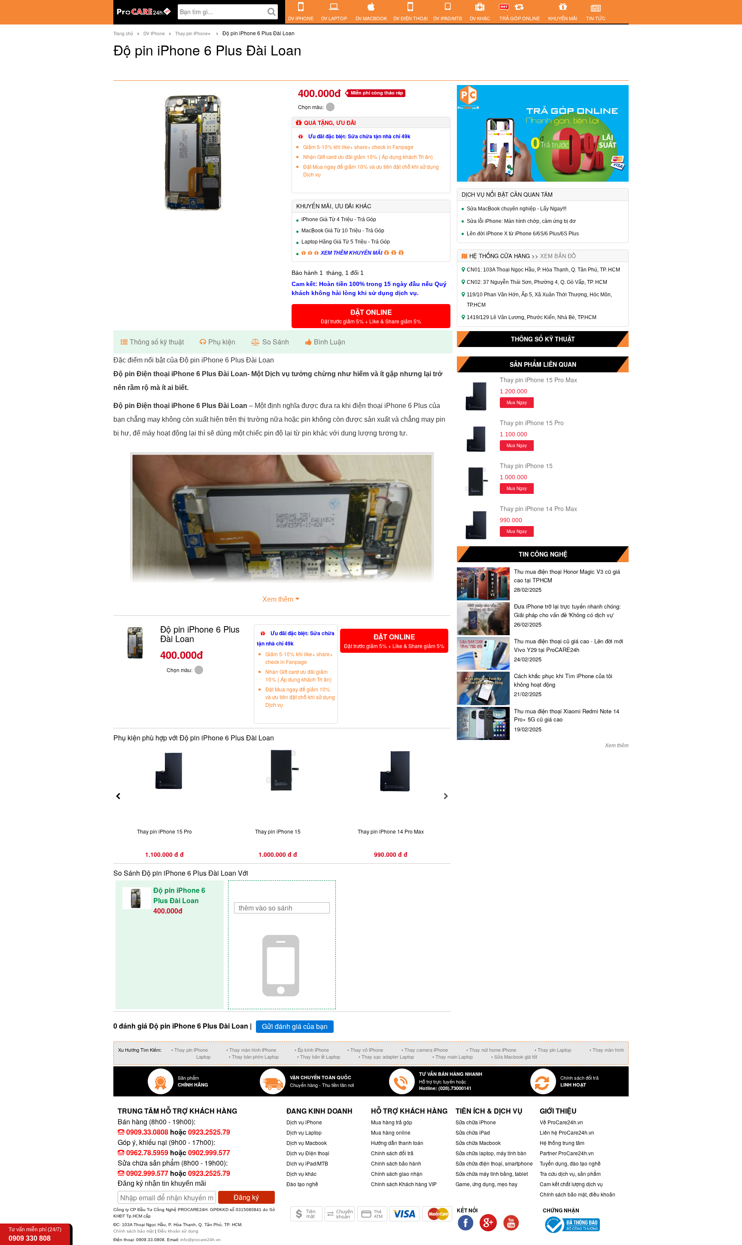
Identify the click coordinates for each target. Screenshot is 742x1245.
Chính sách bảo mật (134, 1231)
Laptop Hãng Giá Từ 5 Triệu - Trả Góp (345, 242)
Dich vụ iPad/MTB (307, 1163)
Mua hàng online (391, 1132)
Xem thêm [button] (277, 599)
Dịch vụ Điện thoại (307, 1153)
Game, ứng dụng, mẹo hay (486, 1183)
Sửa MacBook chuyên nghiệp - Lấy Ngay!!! (516, 209)
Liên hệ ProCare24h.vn (567, 1132)
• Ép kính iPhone (312, 1049)
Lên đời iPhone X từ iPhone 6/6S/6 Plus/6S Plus (523, 234)
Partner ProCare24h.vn (567, 1153)
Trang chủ (123, 33)
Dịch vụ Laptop (304, 1132)
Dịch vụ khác (301, 1173)
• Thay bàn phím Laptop (254, 1056)
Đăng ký (246, 1197)
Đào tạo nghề (302, 1183)
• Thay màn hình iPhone (251, 1049)
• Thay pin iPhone (189, 1049)
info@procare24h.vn (200, 1239)
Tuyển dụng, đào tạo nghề (570, 1163)
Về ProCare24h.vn (561, 1122)
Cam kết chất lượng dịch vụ (571, 1183)
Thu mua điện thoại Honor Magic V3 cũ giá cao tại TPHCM (567, 575)
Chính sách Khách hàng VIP (404, 1183)
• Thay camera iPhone (424, 1049)
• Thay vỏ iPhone (365, 1049)
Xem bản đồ (558, 256)
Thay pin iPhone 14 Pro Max (538, 508)
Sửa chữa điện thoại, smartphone (494, 1163)
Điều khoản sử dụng (178, 1231)
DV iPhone (154, 33)
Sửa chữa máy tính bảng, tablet (492, 1173)
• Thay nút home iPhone (491, 1049)
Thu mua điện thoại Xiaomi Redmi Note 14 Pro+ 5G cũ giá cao (566, 715)
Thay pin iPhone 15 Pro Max (538, 379)
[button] (371, 316)
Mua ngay (517, 402)
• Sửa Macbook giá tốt (514, 1056)
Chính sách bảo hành (396, 1163)
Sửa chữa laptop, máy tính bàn (491, 1153)
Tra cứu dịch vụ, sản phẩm (570, 1173)
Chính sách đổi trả (392, 1153)
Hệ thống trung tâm (562, 1142)
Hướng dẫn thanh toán (397, 1142)
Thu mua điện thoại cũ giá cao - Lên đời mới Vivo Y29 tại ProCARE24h (568, 645)
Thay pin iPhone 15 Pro (532, 422)
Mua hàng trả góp (391, 1122)
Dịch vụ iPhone (304, 1122)
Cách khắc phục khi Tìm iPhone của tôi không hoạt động (563, 680)
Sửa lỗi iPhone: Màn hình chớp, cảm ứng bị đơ (521, 221)
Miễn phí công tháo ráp (377, 92)
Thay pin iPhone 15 (526, 465)
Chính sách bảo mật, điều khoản (577, 1194)
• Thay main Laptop (452, 1056)
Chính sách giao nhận (397, 1173)
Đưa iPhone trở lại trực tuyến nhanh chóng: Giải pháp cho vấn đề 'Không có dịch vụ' (567, 610)
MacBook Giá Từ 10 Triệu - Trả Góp (342, 231)
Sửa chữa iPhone (476, 1122)
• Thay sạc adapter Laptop (386, 1056)
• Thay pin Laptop (553, 1049)
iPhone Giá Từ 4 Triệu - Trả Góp (338, 219)
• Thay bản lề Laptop (318, 1056)
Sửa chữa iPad (473, 1132)
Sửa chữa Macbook (478, 1142)
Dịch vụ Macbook (306, 1142)
